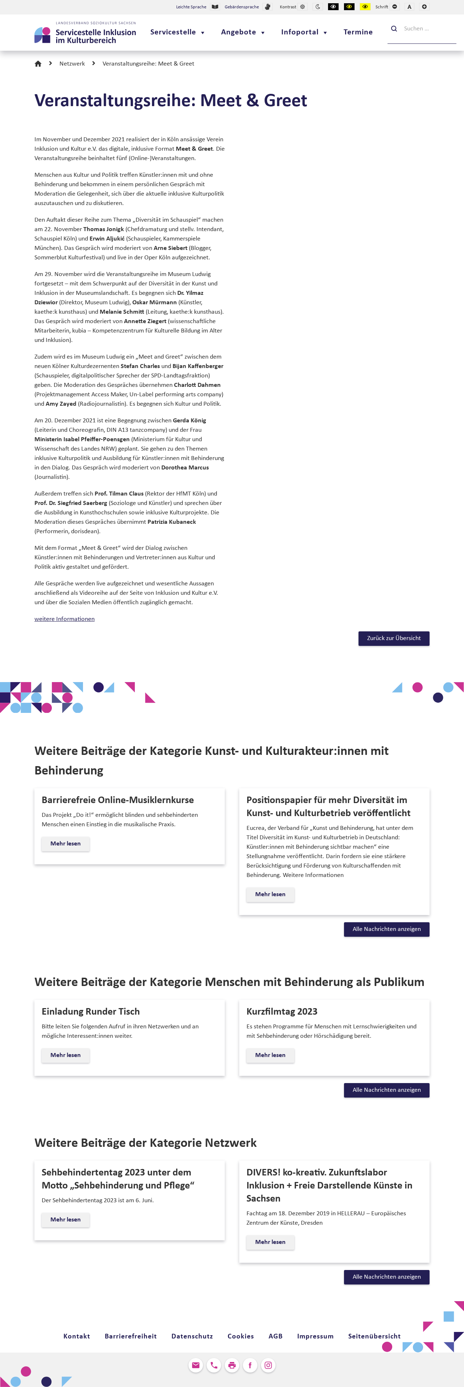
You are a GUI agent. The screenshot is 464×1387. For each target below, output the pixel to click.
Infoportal (300, 32)
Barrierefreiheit (131, 1336)
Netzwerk (72, 63)
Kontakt (76, 1336)
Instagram (268, 1365)
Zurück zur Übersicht (394, 638)
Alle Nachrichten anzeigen (387, 929)
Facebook (250, 1365)
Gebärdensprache (242, 7)
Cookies (241, 1336)
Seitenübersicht (374, 1336)
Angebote (238, 32)
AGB (276, 1336)
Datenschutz (192, 1336)
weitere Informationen (64, 619)
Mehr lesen (68, 845)
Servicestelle (173, 32)
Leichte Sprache (191, 7)
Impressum (315, 1336)
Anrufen (214, 1365)
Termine (358, 32)
